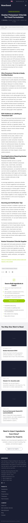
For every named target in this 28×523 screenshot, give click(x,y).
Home (2, 27)
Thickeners (4, 496)
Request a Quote (13, 300)
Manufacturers (5, 510)
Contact (3, 515)
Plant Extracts (5, 498)
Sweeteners (4, 489)
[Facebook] (12, 272)
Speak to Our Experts (13, 448)
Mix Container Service (7, 508)
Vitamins (3, 491)
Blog (6, 27)
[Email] (4, 483)
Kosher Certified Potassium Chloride (9, 268)
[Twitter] (9, 272)
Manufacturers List (20, 1)
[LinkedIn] (6, 272)
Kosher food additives (14, 11)
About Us (3, 505)
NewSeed (6, 5)
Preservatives (4, 494)
